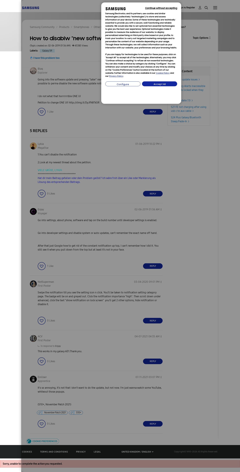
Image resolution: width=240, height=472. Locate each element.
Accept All (160, 84)
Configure (123, 84)
